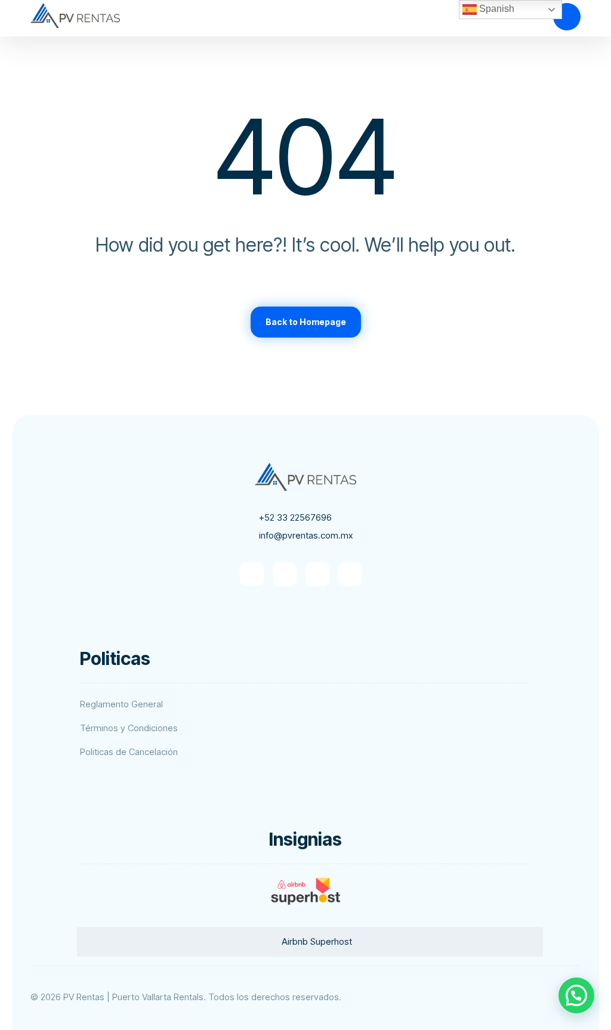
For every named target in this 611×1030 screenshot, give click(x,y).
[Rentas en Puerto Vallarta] (75, 15)
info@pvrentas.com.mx (306, 535)
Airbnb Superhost (317, 941)
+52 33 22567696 (295, 517)
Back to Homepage (306, 322)
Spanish (495, 9)
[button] (252, 574)
